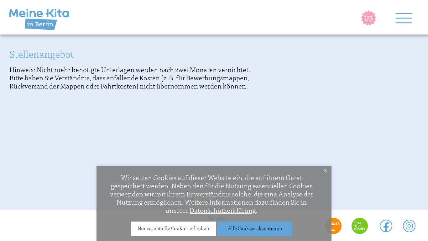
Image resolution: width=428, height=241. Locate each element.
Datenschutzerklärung (223, 210)
